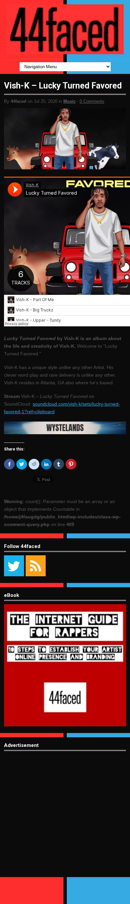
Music (69, 101)
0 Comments (92, 101)
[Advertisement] (65, 819)
